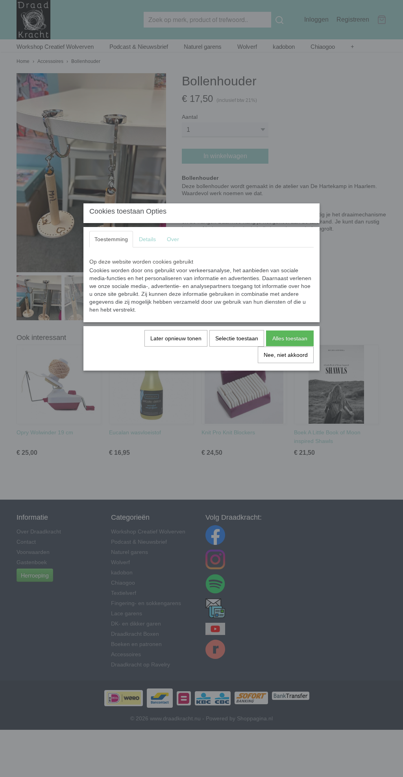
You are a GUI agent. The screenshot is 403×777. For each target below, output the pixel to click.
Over (173, 239)
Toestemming (111, 239)
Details (147, 239)
